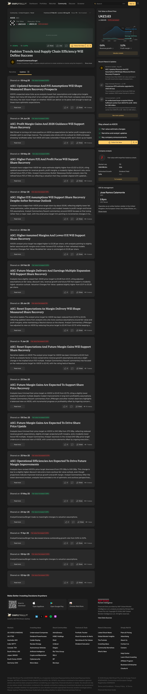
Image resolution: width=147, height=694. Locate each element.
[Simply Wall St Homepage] (17, 3)
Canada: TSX (12, 648)
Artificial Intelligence (37, 652)
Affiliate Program (127, 661)
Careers (124, 648)
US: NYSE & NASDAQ (15, 633)
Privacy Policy (120, 686)
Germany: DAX (12, 663)
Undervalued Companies (39, 633)
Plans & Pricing (126, 633)
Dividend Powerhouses (38, 636)
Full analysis (118, 179)
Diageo (55, 648)
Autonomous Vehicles (38, 648)
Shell (54, 640)
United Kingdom (24, 13)
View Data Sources (105, 618)
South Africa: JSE (13, 652)
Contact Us (125, 644)
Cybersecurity (35, 659)
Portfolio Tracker (81, 633)
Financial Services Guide (107, 690)
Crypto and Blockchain (38, 655)
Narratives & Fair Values (84, 640)
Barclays (56, 663)
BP (54, 659)
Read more (17, 107)
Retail (32, 13)
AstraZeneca (57, 633)
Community (13, 13)
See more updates (118, 115)
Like (60, 46)
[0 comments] (66, 46)
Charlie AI (124, 668)
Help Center (125, 653)
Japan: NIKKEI (12, 655)
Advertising (125, 636)
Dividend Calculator (82, 644)
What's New (102, 652)
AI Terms (129, 686)
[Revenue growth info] (113, 48)
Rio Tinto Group (58, 652)
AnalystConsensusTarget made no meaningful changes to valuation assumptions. (44, 517)
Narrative (12, 72)
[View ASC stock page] (12, 23)
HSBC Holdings (58, 636)
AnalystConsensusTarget (27, 60)
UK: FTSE (10, 636)
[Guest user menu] (138, 4)
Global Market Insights (106, 636)
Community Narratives (106, 648)
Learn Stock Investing (129, 657)
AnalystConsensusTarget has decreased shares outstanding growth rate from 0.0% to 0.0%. (48, 538)
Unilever (56, 644)
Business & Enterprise (129, 665)
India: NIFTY (11, 644)
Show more (88, 63)
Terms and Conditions (106, 686)
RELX (55, 655)
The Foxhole (102, 640)
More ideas (34, 663)
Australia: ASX (12, 640)
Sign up (132, 3)
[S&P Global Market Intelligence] (105, 601)
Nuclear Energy (35, 644)
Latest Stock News (105, 633)
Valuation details (118, 53)
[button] (12, 62)
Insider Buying (35, 640)
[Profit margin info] (131, 48)
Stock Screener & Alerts (84, 636)
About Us (124, 640)
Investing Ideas (103, 644)
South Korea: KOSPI (14, 659)
